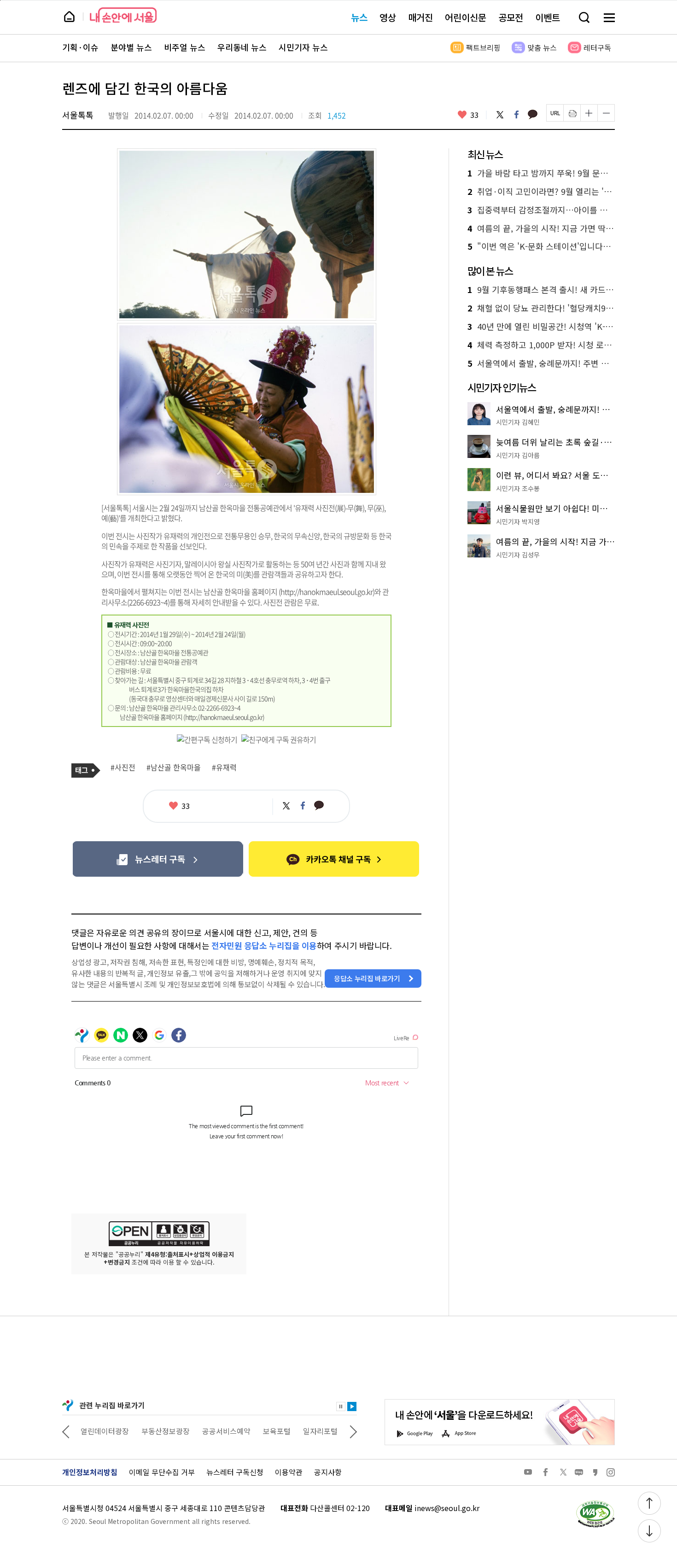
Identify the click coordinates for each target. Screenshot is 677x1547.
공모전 (510, 17)
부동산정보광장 (165, 1430)
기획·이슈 (80, 47)
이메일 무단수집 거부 (162, 1471)
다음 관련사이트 (353, 1430)
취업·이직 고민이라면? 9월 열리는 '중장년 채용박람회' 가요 (541, 191)
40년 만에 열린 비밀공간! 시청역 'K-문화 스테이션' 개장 (541, 326)
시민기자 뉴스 (303, 47)
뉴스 (359, 17)
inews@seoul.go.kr (446, 1507)
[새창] (157, 859)
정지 (340, 1406)
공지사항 (328, 1471)
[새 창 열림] (595, 1502)
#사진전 (123, 767)
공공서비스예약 (226, 1430)
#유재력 (224, 767)
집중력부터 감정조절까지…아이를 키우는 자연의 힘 (541, 210)
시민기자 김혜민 (518, 422)
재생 (351, 1406)
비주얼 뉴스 (184, 47)
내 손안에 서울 (123, 15)
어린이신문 (465, 17)
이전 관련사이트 (66, 1430)
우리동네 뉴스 (242, 47)
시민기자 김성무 (518, 554)
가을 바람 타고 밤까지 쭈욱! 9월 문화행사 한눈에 (541, 173)
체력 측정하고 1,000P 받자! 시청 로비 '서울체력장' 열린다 (541, 345)
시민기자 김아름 (518, 455)
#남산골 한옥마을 (173, 767)
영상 (387, 17)
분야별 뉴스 (131, 47)
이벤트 (547, 17)
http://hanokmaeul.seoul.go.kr (326, 591)
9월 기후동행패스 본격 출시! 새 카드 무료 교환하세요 (541, 289)
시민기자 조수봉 (518, 488)
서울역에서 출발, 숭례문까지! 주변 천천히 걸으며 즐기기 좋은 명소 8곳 (541, 363)
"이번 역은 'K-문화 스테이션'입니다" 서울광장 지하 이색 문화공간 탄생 (541, 246)
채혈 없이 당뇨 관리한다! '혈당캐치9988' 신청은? (541, 308)
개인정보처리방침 (89, 1471)
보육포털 (277, 1430)
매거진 (420, 17)
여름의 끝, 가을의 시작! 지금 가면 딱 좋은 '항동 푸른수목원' (541, 228)
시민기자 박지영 (518, 521)
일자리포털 (320, 1430)
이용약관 (289, 1471)
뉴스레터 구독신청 (234, 1471)
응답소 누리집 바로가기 (367, 978)
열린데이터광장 (105, 1430)
